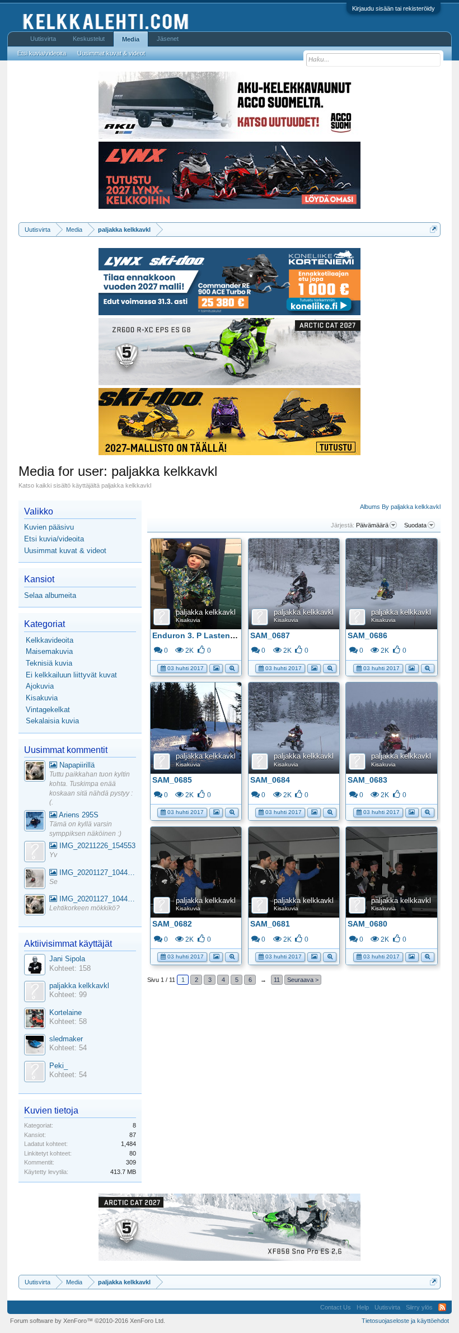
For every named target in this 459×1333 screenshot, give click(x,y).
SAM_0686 (367, 635)
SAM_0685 (172, 779)
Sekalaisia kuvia (52, 721)
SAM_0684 (270, 779)
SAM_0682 (172, 923)
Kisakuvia (188, 620)
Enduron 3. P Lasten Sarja (201, 635)
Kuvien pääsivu (49, 527)
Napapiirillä (76, 765)
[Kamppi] (34, 772)
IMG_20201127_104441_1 (96, 872)
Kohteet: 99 (68, 994)
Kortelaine (65, 1012)
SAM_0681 (270, 923)
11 (277, 979)
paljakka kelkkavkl (206, 612)
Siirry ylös (419, 1307)
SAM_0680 (367, 923)
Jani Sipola (67, 959)
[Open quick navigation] (433, 229)
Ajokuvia (40, 686)
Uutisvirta (43, 38)
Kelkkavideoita (49, 640)
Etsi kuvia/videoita (54, 539)
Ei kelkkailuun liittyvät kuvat (71, 675)
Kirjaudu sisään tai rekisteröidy (393, 8)
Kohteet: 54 (68, 1048)
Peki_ (58, 1065)
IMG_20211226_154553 (96, 845)
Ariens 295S (78, 815)
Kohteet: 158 (70, 968)
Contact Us (335, 1307)
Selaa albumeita (50, 595)
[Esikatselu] (231, 667)
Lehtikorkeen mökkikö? (84, 908)
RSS (442, 1307)
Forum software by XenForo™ (87, 1320)
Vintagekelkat (48, 709)
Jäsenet (168, 38)
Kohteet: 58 (68, 1021)
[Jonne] (34, 853)
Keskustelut (89, 38)
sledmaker (66, 1039)
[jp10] (34, 880)
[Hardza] (34, 822)
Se (53, 882)
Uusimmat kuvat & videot (65, 550)
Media (130, 39)
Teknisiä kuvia (49, 663)
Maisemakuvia (49, 651)
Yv (53, 855)
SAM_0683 (367, 779)
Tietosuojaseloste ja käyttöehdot (405, 1320)
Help (363, 1307)
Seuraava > (303, 979)
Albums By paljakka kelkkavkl (400, 506)
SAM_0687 (270, 635)
